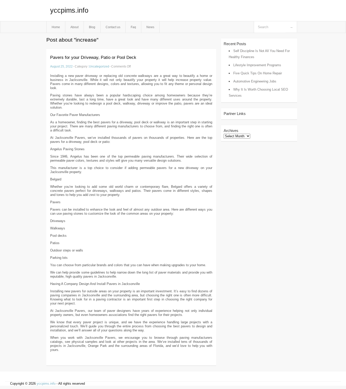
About (74, 27)
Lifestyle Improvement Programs (257, 65)
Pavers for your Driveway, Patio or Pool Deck (93, 57)
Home (56, 27)
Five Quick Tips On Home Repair (257, 73)
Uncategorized (99, 66)
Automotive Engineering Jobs (254, 81)
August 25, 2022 (61, 66)
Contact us (113, 27)
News (150, 27)
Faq (133, 27)
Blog (92, 27)
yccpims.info (69, 10)
